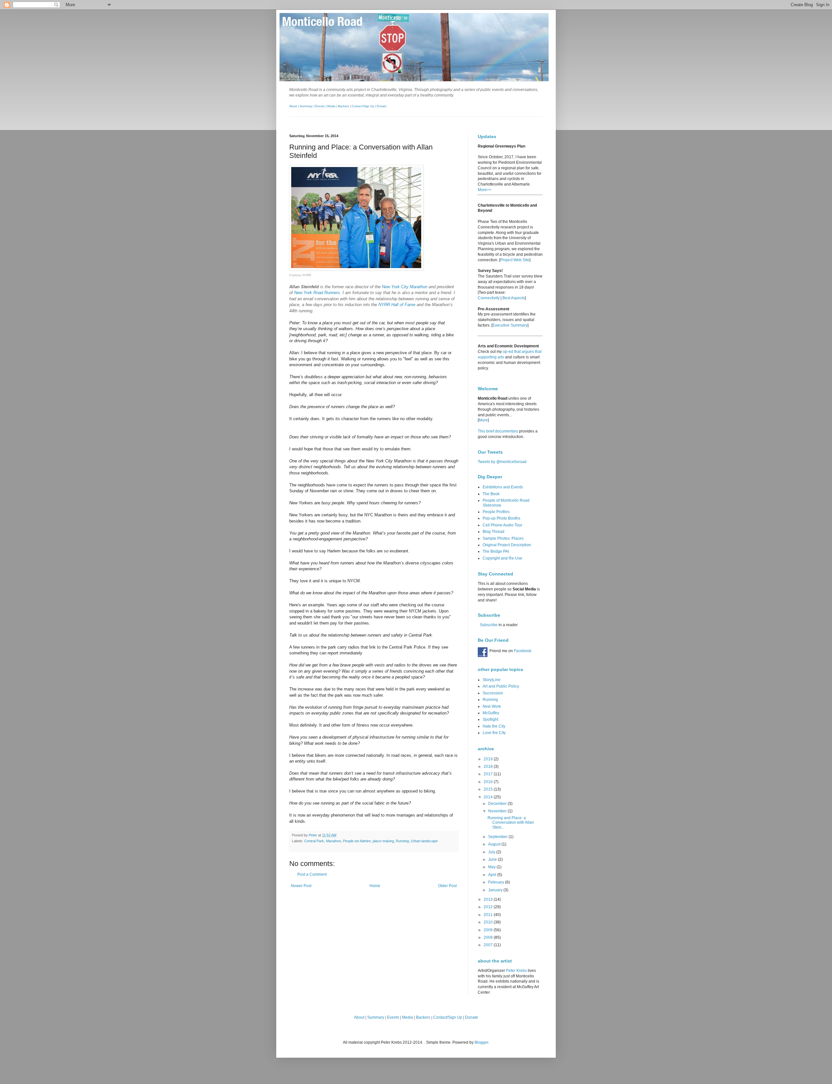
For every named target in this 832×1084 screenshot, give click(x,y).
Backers (343, 106)
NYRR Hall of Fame (396, 304)
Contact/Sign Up (363, 106)
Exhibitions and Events (503, 487)
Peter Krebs (516, 970)
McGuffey (491, 713)
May (492, 867)
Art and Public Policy (501, 686)
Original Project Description (507, 545)
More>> (484, 189)
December (498, 803)
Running (402, 841)
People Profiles (496, 512)
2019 (489, 759)
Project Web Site (514, 260)
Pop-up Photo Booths (501, 518)
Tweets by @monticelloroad (502, 461)
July (492, 852)
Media (331, 106)
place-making (383, 841)
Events (320, 106)
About (293, 106)
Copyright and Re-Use (502, 558)
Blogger (481, 1042)
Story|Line (491, 680)
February (496, 882)
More (483, 420)
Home (375, 886)
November (498, 811)
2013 (489, 899)
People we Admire (357, 841)
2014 (489, 797)
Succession (493, 693)
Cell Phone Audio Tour (502, 525)
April (492, 874)
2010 (489, 922)
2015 (489, 789)
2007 (489, 945)
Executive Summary (509, 325)
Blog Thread (493, 531)
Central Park (314, 841)
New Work (492, 706)
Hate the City (494, 726)
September (498, 836)
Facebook (522, 651)
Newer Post (301, 886)
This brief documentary (498, 431)
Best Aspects (513, 298)
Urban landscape (424, 841)
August (494, 844)
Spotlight (490, 719)
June (493, 859)
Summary (306, 106)
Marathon (333, 841)
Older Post (447, 886)
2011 (489, 914)
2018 (489, 766)
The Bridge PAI (496, 551)
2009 (489, 930)
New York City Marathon (404, 286)
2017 (489, 774)
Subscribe (489, 625)
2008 (489, 937)
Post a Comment (312, 874)
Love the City (494, 732)
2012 (489, 907)
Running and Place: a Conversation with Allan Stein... (511, 823)
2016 (489, 782)
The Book (491, 494)
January (495, 890)
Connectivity (489, 298)
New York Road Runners (317, 292)
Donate (381, 106)
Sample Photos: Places (503, 538)
